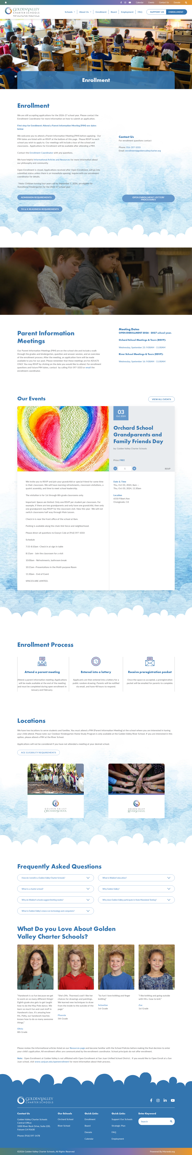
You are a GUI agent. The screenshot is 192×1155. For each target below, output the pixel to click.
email (88, 367)
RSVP (167, 468)
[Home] (22, 12)
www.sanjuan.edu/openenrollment (52, 1061)
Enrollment (176, 11)
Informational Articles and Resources (52, 159)
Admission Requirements (36, 197)
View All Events (161, 399)
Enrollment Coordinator (41, 152)
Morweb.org (168, 1151)
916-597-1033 (133, 147)
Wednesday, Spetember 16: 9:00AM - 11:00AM (142, 361)
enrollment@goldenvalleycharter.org (143, 150)
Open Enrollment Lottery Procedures (148, 198)
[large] (151, 1100)
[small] (121, 2)
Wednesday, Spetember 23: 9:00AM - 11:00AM (142, 347)
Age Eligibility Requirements (38, 752)
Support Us (157, 11)
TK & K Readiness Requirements (40, 209)
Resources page (77, 1048)
